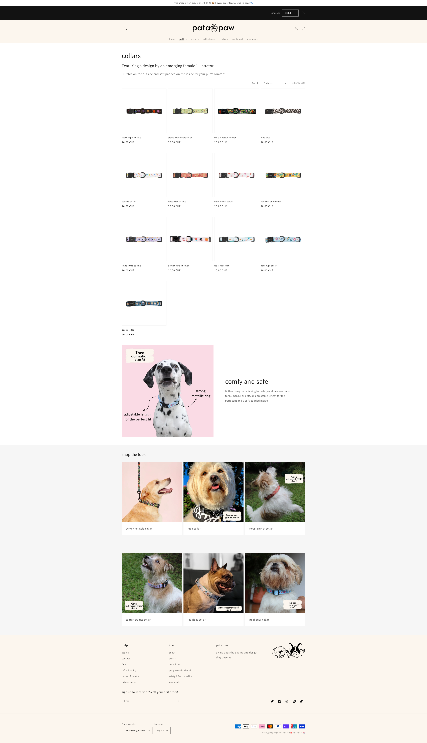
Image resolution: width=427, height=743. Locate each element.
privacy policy (129, 682)
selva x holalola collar (225, 137)
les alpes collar (221, 265)
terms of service (130, 676)
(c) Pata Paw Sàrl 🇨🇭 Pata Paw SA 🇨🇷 (290, 733)
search (125, 652)
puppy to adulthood (180, 670)
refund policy (129, 670)
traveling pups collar (271, 201)
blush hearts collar (223, 201)
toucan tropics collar (132, 265)
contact (126, 658)
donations (174, 664)
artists (172, 658)
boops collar (128, 329)
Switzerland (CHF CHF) (134, 730)
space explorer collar (132, 137)
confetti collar (129, 201)
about (172, 652)
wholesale (174, 682)
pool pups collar (269, 265)
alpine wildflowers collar (180, 137)
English (288, 13)
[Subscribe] (178, 701)
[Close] (303, 13)
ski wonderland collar (178, 265)
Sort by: (256, 83)
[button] (125, 28)
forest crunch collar (177, 201)
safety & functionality (180, 676)
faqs (124, 664)
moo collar (266, 137)
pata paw (272, 733)
